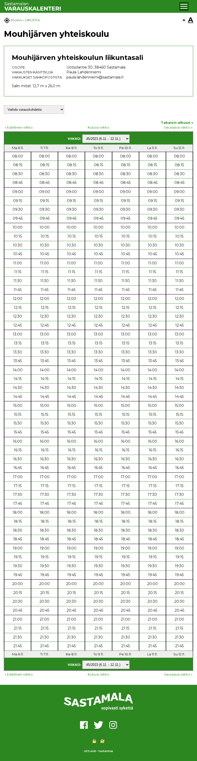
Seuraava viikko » (178, 127)
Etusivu (16, 20)
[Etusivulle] (91, 6)
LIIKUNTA (32, 20)
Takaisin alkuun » (177, 122)
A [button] (184, 20)
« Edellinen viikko (19, 127)
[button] (184, 6)
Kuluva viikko (98, 127)
